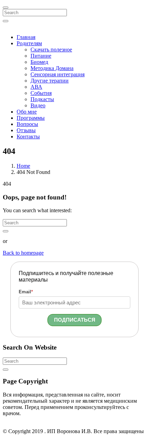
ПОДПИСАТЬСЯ (74, 320)
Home (23, 166)
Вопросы (27, 124)
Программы (31, 118)
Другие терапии (49, 81)
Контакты (28, 136)
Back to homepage (23, 253)
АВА (36, 87)
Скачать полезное (51, 49)
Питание (40, 56)
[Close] (5, 8)
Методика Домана (51, 68)
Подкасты (42, 99)
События (41, 93)
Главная (26, 37)
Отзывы (26, 130)
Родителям (29, 43)
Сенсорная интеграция (57, 74)
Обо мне (27, 112)
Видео (37, 105)
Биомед (39, 62)
